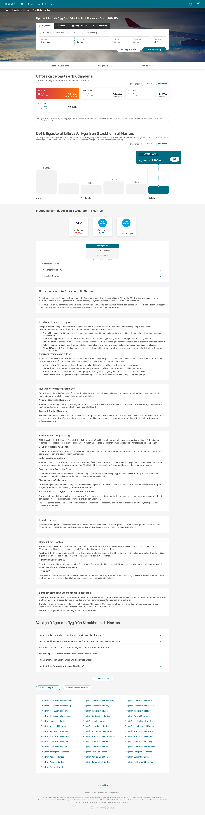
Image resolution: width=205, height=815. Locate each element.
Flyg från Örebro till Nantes (95, 752)
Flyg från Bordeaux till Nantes (96, 716)
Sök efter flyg (154, 50)
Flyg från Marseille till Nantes (96, 726)
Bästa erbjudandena (60, 66)
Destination (81, 39)
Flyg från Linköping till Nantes (138, 752)
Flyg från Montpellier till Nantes (139, 721)
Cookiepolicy (102, 792)
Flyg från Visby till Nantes (52, 757)
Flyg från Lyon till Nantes (94, 721)
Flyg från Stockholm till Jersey (138, 741)
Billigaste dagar (105, 66)
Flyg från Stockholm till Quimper (97, 741)
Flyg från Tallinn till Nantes (53, 767)
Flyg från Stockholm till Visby (96, 706)
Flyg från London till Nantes (53, 721)
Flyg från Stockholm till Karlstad (139, 706)
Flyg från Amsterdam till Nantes (97, 731)
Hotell (30, 4)
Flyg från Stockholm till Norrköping (98, 701)
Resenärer (158, 39)
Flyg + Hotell (41, 4)
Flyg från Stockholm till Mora (138, 711)
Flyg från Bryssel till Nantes (53, 726)
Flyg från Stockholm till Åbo (95, 711)
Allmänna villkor (90, 792)
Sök (174, 159)
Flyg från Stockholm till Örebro (138, 701)
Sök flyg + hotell (128, 50)
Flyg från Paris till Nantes (136, 716)
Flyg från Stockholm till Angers (139, 731)
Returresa (137, 39)
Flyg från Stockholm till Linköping (56, 706)
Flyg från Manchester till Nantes (139, 726)
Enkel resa (162, 84)
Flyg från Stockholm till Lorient (139, 736)
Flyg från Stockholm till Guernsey (140, 747)
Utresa (116, 39)
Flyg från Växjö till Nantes (52, 762)
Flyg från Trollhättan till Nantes (139, 762)
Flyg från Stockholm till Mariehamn (56, 701)
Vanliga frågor (148, 66)
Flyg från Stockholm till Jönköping (56, 716)
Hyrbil (52, 4)
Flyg (23, 4)
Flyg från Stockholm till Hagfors (55, 711)
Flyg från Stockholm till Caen (54, 747)
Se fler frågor (103, 679)
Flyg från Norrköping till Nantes (55, 752)
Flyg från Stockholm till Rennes (55, 736)
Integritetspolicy (114, 792)
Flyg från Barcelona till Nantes (54, 731)
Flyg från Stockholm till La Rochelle (98, 736)
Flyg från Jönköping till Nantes (97, 757)
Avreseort (45, 39)
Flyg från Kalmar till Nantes (137, 757)
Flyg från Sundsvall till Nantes (96, 762)
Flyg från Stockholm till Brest (96, 747)
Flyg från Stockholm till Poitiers (55, 741)
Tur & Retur (148, 84)
